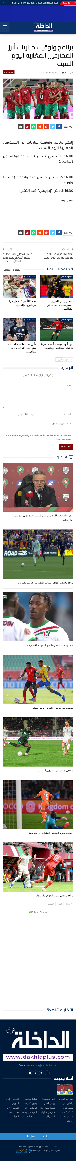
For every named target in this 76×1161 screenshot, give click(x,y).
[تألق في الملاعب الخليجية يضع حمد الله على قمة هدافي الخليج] (19, 329)
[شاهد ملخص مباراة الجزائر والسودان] (38, 867)
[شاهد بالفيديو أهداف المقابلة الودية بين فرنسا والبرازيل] (38, 554)
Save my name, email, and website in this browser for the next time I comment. (38, 437)
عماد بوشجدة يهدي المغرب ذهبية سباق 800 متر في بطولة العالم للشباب (29, 3)
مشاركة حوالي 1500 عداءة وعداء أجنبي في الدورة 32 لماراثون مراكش (17, 257)
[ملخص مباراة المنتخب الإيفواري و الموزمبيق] (38, 804)
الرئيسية (45, 1136)
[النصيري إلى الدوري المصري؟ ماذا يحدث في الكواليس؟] (56, 286)
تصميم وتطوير (54, 1150)
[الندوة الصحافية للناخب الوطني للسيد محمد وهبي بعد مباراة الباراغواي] (38, 487)
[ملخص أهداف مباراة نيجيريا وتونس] (38, 742)
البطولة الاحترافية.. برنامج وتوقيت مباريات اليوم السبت (58, 255)
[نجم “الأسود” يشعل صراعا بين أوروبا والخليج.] (19, 286)
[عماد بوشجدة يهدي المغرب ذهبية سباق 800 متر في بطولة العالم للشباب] (47, 1089)
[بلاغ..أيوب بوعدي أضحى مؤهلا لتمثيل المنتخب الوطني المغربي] (56, 329)
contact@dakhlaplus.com (44, 1065)
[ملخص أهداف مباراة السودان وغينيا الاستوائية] (38, 616)
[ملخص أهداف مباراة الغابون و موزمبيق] (38, 679)
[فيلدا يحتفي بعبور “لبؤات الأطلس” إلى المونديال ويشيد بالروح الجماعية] (29, 1089)
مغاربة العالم (8, 72)
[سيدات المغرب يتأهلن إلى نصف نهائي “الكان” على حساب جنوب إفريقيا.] (65, 1089)
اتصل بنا (31, 1136)
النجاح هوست (37, 1150)
